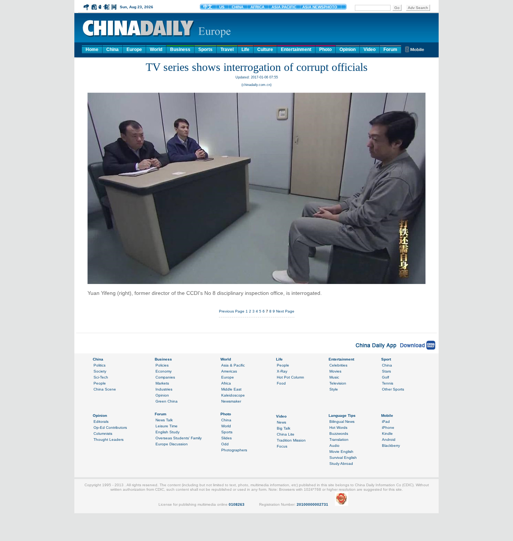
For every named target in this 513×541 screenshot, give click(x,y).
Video (370, 49)
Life (245, 49)
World (156, 49)
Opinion (347, 49)
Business (180, 49)
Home (92, 49)
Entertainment (296, 49)
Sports (205, 49)
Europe (134, 49)
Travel (227, 49)
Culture (265, 49)
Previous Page (231, 311)
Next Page (285, 311)
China (112, 49)
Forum (390, 49)
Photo (325, 49)
